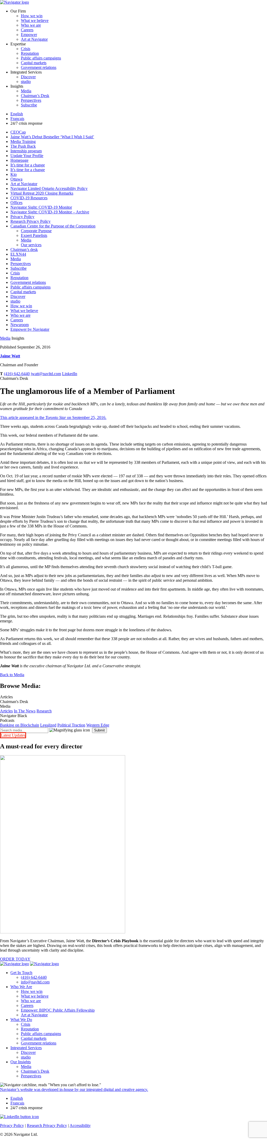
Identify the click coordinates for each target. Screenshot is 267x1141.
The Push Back (23, 146)
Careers (27, 30)
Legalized (48, 725)
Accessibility (80, 1125)
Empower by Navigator (29, 329)
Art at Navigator (34, 39)
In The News (24, 711)
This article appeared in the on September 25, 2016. (53, 417)
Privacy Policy (22, 216)
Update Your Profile (26, 155)
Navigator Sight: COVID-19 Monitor (41, 207)
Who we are (31, 25)
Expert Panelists (34, 235)
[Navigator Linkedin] (19, 1116)
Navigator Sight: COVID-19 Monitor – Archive (49, 212)
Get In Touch (21, 972)
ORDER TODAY (15, 959)
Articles (6, 711)
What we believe (34, 20)
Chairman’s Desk (35, 95)
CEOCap (18, 132)
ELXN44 (18, 254)
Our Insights (20, 1062)
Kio (13, 174)
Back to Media (12, 674)
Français (17, 118)
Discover (28, 77)
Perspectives (31, 100)
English (16, 114)
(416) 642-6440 (17, 373)
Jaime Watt (10, 356)
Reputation (30, 53)
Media (26, 91)
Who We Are (21, 986)
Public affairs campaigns (41, 58)
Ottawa (16, 179)
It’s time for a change (27, 165)
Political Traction (71, 725)
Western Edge (97, 725)
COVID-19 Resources (28, 198)
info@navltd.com (35, 982)
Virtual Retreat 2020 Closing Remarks (41, 193)
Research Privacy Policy (30, 221)
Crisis (25, 48)
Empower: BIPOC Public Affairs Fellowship (58, 1010)
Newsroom (19, 324)
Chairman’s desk (24, 249)
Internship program (26, 151)
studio (26, 81)
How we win (32, 16)
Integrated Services (26, 1048)
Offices (16, 202)
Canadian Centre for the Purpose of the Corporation (52, 226)
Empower (29, 34)
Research (44, 711)
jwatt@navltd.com (46, 373)
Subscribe (29, 105)
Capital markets (33, 63)
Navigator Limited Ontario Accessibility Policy (49, 188)
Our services (31, 245)
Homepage (19, 160)
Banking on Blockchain (19, 725)
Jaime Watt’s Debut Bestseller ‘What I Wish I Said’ (52, 137)
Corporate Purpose (36, 231)
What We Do (21, 1019)
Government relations (38, 67)
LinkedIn (69, 373)
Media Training (23, 141)
